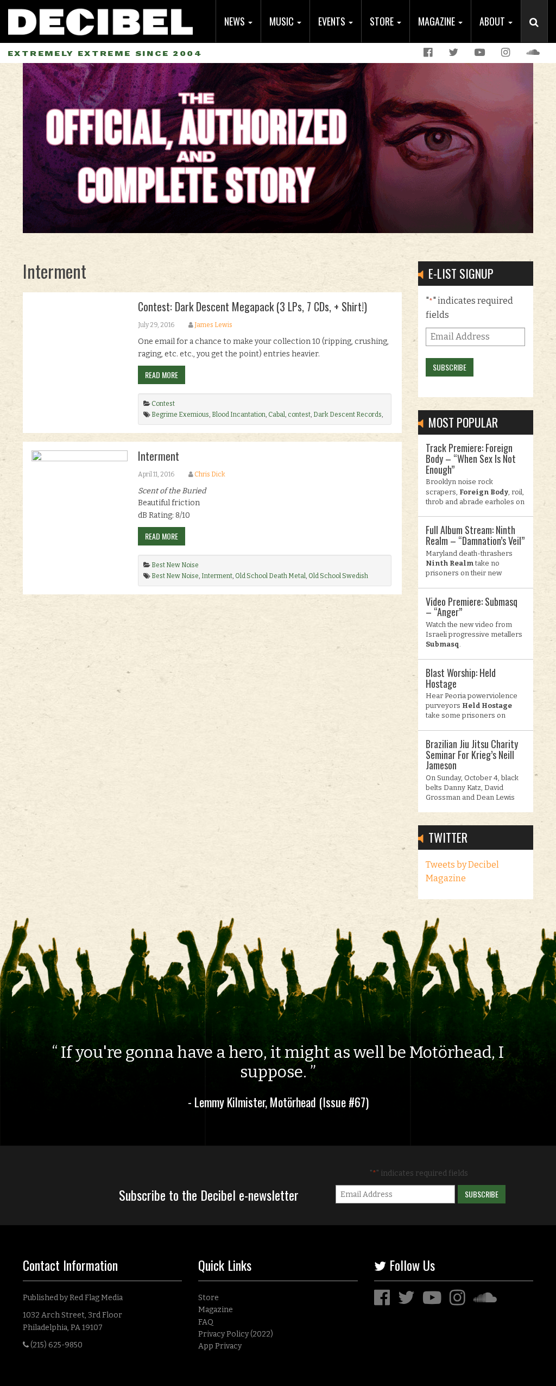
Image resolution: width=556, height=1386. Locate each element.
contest (299, 414)
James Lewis (213, 325)
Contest (163, 403)
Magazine (437, 21)
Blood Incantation (239, 414)
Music (282, 21)
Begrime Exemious (180, 414)
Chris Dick (209, 474)
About (493, 21)
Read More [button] (161, 374)
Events (333, 21)
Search (538, 33)
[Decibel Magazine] (100, 17)
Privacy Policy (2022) (235, 1334)
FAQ (205, 1322)
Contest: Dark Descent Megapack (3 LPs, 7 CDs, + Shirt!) (252, 306)
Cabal (276, 414)
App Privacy (220, 1346)
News (235, 21)
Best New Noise (175, 565)
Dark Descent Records (347, 414)
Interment (158, 456)
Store (383, 21)
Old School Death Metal (270, 576)
